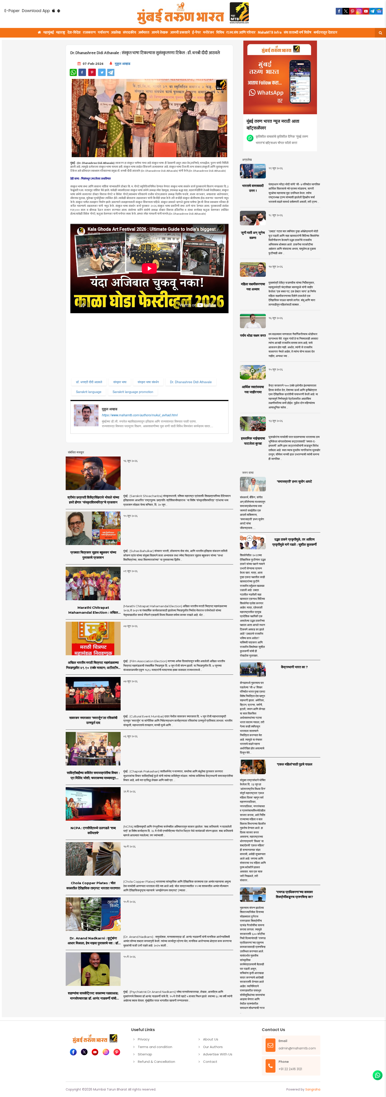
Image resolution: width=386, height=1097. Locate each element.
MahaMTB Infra (269, 33)
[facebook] (339, 11)
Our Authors (213, 1046)
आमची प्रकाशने (180, 33)
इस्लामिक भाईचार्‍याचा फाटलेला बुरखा (253, 441)
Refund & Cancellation (156, 1061)
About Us (210, 1039)
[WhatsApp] (73, 72)
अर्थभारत (143, 33)
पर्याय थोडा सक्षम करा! (253, 335)
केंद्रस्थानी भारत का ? (294, 667)
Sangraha (312, 1089)
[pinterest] (352, 11)
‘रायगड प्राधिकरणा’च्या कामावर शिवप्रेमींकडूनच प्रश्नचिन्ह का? (294, 894)
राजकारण (89, 33)
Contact (210, 1061)
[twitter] (345, 11)
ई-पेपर (196, 33)
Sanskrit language (88, 391)
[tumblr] (372, 11)
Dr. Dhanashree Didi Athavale (191, 382)
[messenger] (366, 11)
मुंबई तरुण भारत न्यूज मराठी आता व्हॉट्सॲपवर (273, 124)
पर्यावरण (103, 33)
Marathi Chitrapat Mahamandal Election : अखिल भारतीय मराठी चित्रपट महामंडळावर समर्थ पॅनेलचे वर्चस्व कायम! (93, 610)
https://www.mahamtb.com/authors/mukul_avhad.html (140, 415)
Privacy (143, 1039)
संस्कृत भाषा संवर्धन (148, 382)
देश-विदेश (74, 33)
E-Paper (12, 10)
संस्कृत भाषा (119, 382)
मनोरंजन (208, 33)
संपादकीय (129, 33)
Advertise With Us (217, 1054)
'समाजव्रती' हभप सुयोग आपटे (294, 481)
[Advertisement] (161, 345)
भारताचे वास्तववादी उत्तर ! (253, 188)
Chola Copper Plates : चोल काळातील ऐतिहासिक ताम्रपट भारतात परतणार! (93, 885)
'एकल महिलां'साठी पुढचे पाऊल (294, 764)
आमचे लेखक (159, 33)
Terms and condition (155, 1046)
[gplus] (359, 11)
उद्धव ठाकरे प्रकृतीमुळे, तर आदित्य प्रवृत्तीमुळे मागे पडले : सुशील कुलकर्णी (294, 542)
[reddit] (379, 11)
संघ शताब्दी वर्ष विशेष (297, 33)
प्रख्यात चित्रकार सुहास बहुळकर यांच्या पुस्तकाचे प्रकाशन (93, 555)
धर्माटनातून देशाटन (325, 33)
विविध (220, 33)
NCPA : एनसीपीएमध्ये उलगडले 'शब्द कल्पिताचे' (93, 830)
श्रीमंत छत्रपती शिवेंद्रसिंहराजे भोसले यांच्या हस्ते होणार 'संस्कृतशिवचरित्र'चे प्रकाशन (93, 500)
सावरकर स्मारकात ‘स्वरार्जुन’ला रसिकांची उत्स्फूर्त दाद (93, 720)
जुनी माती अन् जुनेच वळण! (253, 235)
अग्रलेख (116, 33)
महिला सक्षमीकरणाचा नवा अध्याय (253, 286)
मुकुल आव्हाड (122, 64)
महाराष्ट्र (60, 33)
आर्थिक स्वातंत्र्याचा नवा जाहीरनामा (253, 389)
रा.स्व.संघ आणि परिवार (241, 33)
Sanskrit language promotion (133, 391)
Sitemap (145, 1054)
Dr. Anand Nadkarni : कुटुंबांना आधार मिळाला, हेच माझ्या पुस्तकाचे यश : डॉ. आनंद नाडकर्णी (93, 941)
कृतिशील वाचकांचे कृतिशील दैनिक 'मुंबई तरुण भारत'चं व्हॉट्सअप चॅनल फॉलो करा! (282, 139)
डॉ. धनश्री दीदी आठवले (89, 382)
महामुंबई (48, 33)
